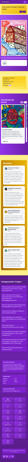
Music (20, 401)
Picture (8, 442)
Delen (4, 63)
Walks (8, 418)
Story (20, 436)
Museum (5, 380)
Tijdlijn (15, 381)
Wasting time (7, 424)
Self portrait (8, 430)
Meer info (5, 141)
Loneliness (20, 418)
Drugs (20, 407)
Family (20, 413)
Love (20, 430)
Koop (15, 380)
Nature (20, 424)
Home (4, 383)
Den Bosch (8, 401)
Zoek (4, 381)
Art (8, 407)
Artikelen (5, 378)
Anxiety (8, 413)
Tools (15, 378)
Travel (8, 436)
